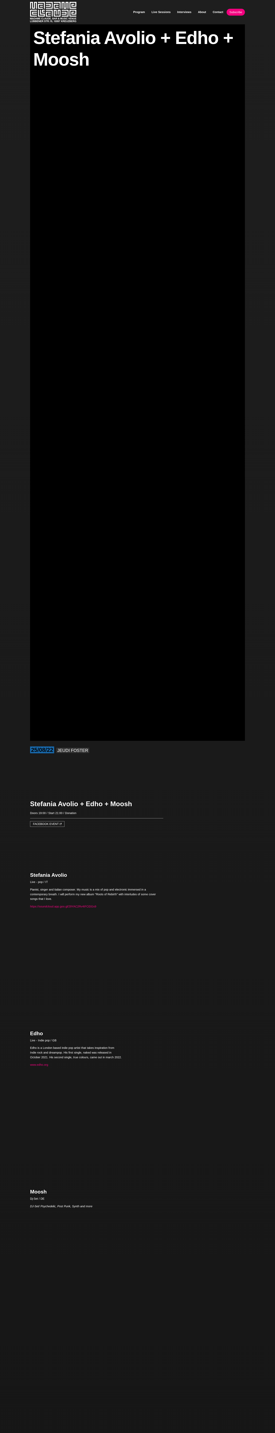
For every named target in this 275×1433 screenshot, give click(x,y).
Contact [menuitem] (218, 12)
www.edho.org (39, 1064)
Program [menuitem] (139, 12)
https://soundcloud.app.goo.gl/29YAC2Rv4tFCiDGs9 (63, 906)
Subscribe (235, 12)
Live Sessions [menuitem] (161, 12)
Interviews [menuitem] (184, 12)
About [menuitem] (202, 12)
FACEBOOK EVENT (46, 824)
